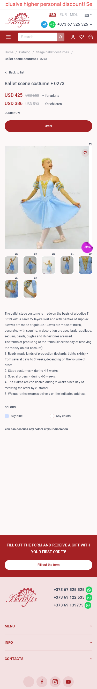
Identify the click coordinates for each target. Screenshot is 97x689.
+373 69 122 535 (69, 597)
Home (9, 52)
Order (48, 126)
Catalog (24, 52)
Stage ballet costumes (52, 52)
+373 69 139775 (69, 605)
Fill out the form (48, 565)
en (87, 14)
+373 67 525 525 (72, 24)
